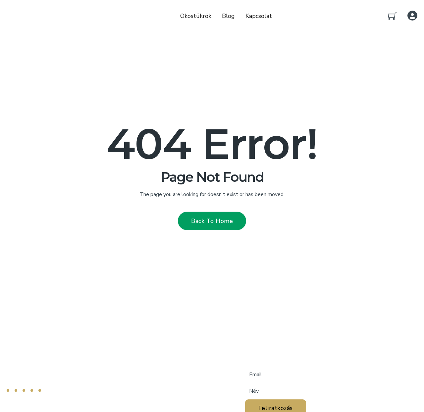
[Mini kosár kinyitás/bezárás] (392, 16)
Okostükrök (195, 16)
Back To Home (212, 221)
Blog (228, 16)
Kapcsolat (258, 16)
